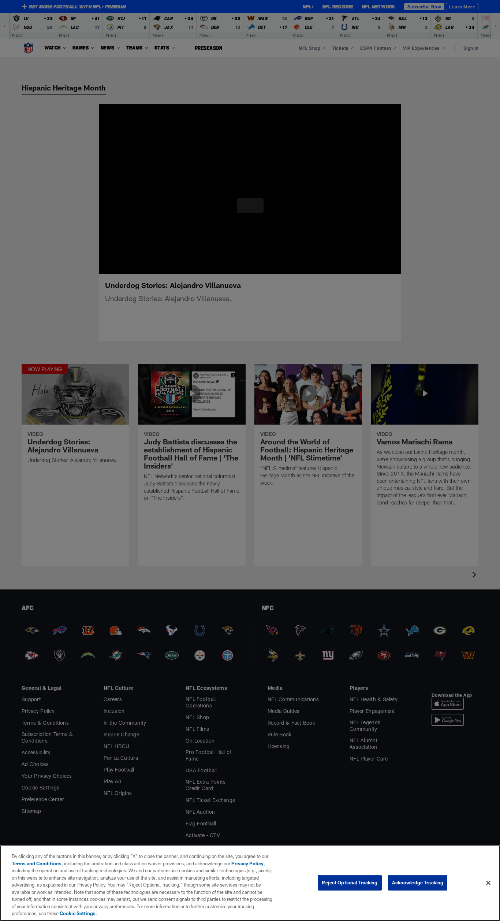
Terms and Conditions (36, 870)
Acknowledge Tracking (418, 886)
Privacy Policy (243, 870)
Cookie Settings (251, 913)
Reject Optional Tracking (349, 886)
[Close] (488, 886)
